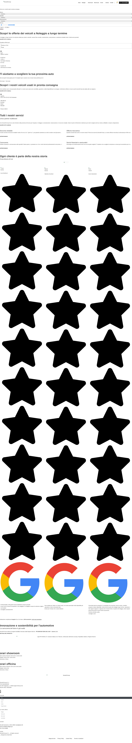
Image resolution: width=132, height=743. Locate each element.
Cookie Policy (69, 738)
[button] (84, 3)
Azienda (2, 699)
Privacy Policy (60, 738)
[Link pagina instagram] (0, 691)
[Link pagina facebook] (0, 690)
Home (2, 697)
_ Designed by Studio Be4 (6, 734)
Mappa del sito (52, 738)
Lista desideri (3, 718)
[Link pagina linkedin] (0, 692)
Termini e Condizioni (78, 738)
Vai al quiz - (5, 81)
